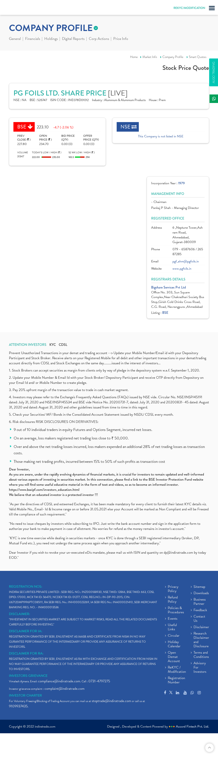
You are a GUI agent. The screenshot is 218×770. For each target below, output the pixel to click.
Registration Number (176, 680)
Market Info (149, 57)
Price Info (120, 39)
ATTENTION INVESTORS (27, 345)
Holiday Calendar (174, 644)
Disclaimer (201, 627)
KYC (52, 345)
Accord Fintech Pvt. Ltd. (192, 726)
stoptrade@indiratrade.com (111, 701)
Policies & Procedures (176, 610)
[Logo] (13, 8)
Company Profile (172, 57)
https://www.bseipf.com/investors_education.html (44, 489)
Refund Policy (173, 599)
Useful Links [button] (172, 627)
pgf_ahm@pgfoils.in (185, 261)
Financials (32, 39)
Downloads (201, 593)
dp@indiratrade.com (179, 552)
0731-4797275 (99, 681)
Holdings (51, 39)
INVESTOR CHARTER (25, 695)
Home (134, 57)
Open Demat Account (174, 657)
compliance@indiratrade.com (59, 681)
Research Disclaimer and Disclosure (201, 640)
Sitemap (199, 587)
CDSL (63, 345)
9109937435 (18, 706)
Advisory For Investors (200, 667)
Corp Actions (99, 39)
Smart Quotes (198, 57)
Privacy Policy (173, 589)
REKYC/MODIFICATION (189, 8)
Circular (173, 635)
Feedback (200, 610)
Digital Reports (73, 39)
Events (172, 619)
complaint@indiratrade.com (64, 688)
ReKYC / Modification (177, 669)
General (15, 39)
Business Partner (200, 601)
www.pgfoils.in (181, 268)
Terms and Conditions (201, 654)
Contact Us (199, 618)
